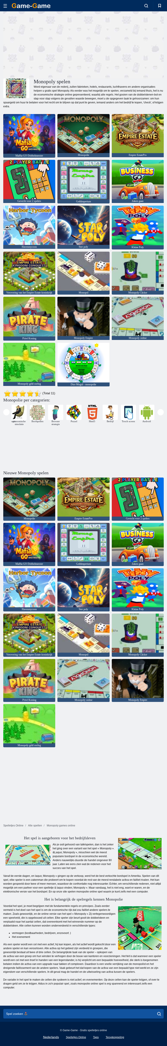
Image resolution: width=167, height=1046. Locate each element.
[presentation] (6, 412)
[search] (159, 1014)
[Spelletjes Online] (31, 5)
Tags (96, 1037)
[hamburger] (5, 6)
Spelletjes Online (76, 1037)
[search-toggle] (146, 6)
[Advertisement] (43, 44)
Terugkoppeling (115, 1037)
